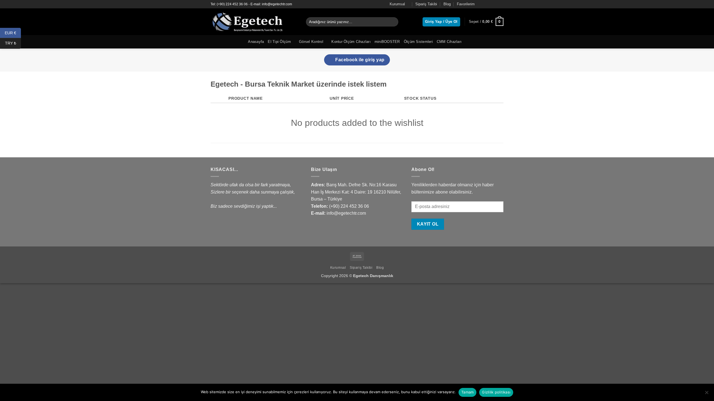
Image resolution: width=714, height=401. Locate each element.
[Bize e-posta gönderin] (500, 4)
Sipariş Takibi (426, 4)
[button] (486, 22)
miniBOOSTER (387, 42)
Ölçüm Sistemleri (418, 42)
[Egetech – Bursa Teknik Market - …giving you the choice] (254, 21)
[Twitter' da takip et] (495, 4)
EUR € (13, 32)
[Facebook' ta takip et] (484, 4)
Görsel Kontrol (311, 42)
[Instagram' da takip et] (490, 4)
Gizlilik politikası (496, 392)
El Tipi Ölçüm (279, 42)
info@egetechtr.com (346, 213)
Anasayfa (256, 42)
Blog (447, 4)
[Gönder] (393, 22)
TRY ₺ (13, 43)
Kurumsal (397, 4)
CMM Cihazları (449, 42)
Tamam (467, 392)
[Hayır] (706, 394)
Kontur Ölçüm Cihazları (351, 42)
